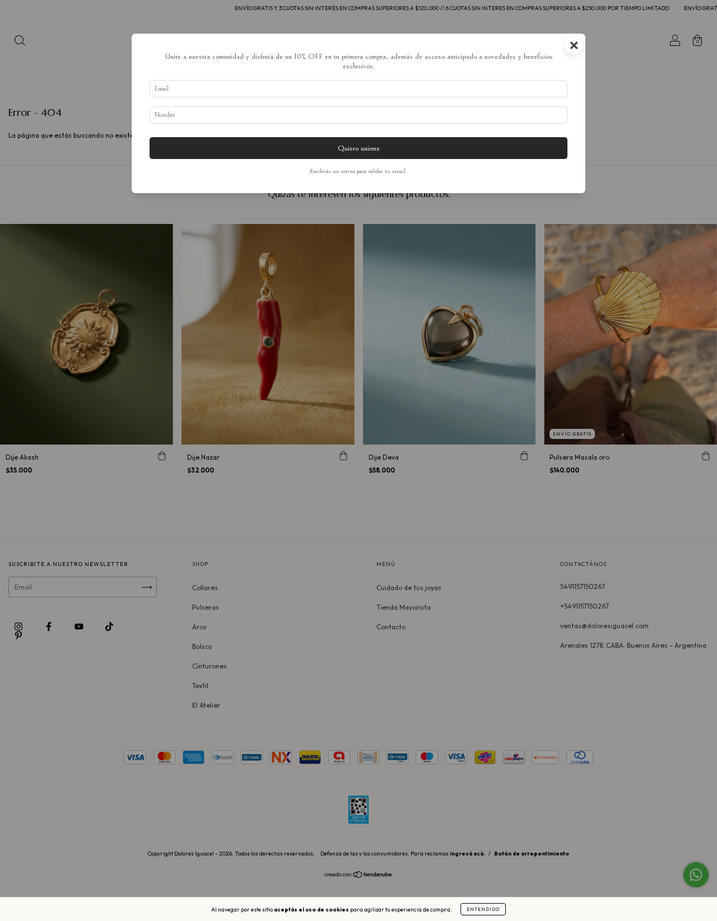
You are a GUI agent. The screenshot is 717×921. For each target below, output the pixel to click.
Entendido (483, 909)
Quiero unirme (359, 148)
